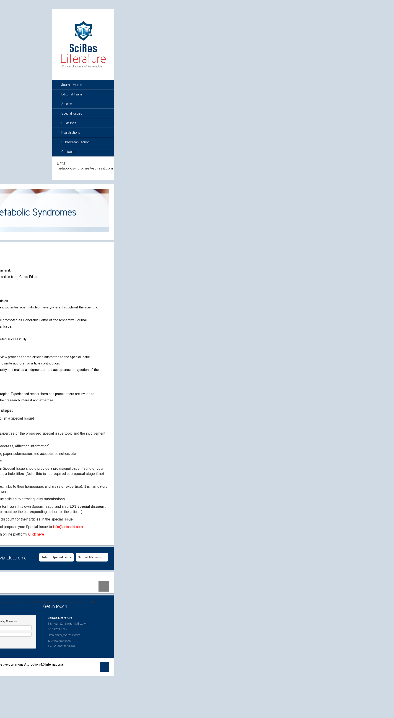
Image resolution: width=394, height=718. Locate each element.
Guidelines (68, 123)
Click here (36, 534)
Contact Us (69, 152)
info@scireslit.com (68, 527)
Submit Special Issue (56, 557)
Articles (66, 104)
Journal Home (71, 85)
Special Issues (71, 113)
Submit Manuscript (75, 142)
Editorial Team (71, 94)
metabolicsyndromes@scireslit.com (85, 168)
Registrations (70, 132)
